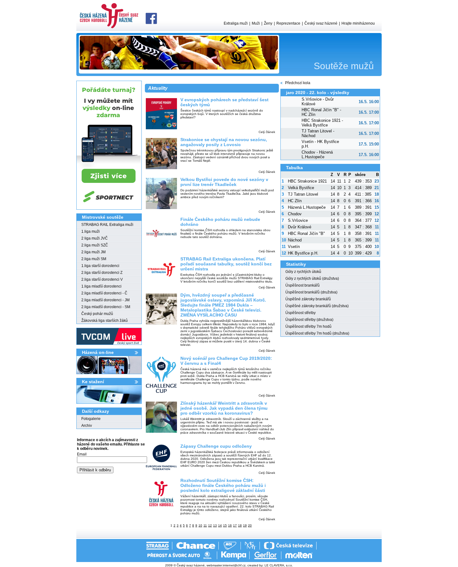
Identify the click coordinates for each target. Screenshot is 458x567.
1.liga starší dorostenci (100, 266)
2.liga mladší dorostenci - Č (104, 293)
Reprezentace (288, 23)
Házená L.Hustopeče (307, 207)
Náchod (295, 240)
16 (230, 525)
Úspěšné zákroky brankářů (308, 299)
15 (225, 525)
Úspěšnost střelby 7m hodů (308, 326)
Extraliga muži (236, 23)
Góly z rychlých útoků (303, 271)
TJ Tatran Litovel (303, 194)
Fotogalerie (91, 419)
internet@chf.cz (234, 565)
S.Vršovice (298, 220)
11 (205, 525)
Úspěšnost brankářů (302, 285)
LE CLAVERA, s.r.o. (279, 565)
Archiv (86, 425)
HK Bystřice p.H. (303, 253)
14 (220, 525)
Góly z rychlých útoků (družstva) (312, 278)
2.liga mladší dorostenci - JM (105, 300)
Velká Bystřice (301, 187)
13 (215, 525)
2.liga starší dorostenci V (102, 279)
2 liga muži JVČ (94, 238)
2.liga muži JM (93, 252)
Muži (256, 23)
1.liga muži (90, 231)
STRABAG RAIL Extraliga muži (107, 224)
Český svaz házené (320, 23)
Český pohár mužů (97, 314)
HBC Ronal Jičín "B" (306, 233)
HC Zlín (295, 200)
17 (235, 525)
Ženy (268, 23)
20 (250, 525)
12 (210, 525)
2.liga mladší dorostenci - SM (105, 307)
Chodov (295, 214)
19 (245, 525)
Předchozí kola (297, 83)
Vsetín (294, 246)
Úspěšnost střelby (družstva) (309, 319)
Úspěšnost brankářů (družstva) (311, 292)
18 (240, 525)
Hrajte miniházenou (358, 23)
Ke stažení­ (93, 381)
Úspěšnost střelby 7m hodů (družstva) (317, 333)
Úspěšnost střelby (300, 313)
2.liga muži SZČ (94, 245)
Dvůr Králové (299, 227)
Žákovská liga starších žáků (104, 320)
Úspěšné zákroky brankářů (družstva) (317, 306)
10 (200, 525)
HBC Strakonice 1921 (307, 181)
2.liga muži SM (93, 259)
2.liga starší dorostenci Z (101, 272)
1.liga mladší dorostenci (101, 286)
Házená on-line (98, 352)
